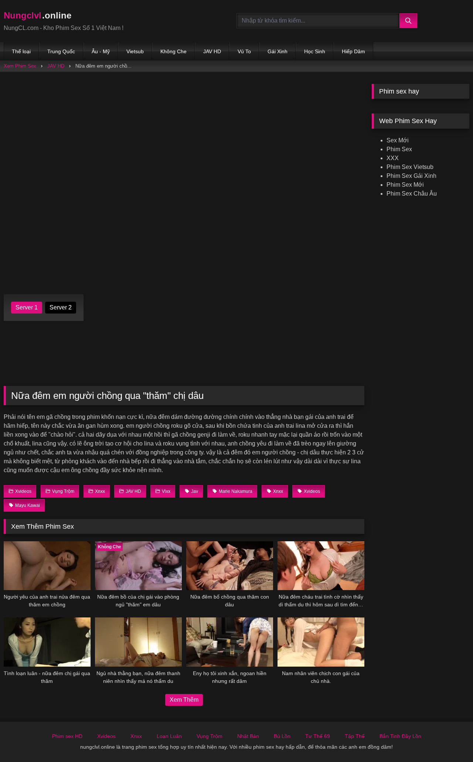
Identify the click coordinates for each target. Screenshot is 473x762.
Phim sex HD (67, 736)
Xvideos (106, 736)
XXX (393, 158)
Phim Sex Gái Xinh (411, 176)
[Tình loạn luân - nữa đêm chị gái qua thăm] (47, 641)
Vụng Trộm (209, 736)
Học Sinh (314, 51)
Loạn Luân (169, 736)
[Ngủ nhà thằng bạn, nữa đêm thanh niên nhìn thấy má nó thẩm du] (138, 641)
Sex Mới (398, 140)
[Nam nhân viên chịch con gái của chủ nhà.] (321, 641)
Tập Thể (355, 736)
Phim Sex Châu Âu (412, 193)
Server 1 (27, 307)
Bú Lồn (282, 736)
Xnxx (136, 736)
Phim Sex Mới (405, 185)
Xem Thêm (184, 700)
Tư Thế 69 (317, 736)
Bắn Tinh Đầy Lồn (400, 736)
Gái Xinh (277, 51)
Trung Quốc (61, 51)
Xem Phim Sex (20, 66)
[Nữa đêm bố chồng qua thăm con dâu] (229, 565)
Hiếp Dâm (353, 51)
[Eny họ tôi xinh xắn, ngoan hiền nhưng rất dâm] (229, 641)
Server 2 (61, 307)
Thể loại (21, 51)
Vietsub (135, 51)
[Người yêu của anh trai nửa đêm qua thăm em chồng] (47, 565)
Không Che (173, 51)
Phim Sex (399, 149)
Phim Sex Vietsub (410, 167)
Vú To (244, 51)
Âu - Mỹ (101, 51)
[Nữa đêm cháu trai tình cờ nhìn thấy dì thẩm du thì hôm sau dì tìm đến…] (321, 565)
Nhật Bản (248, 736)
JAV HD (212, 51)
